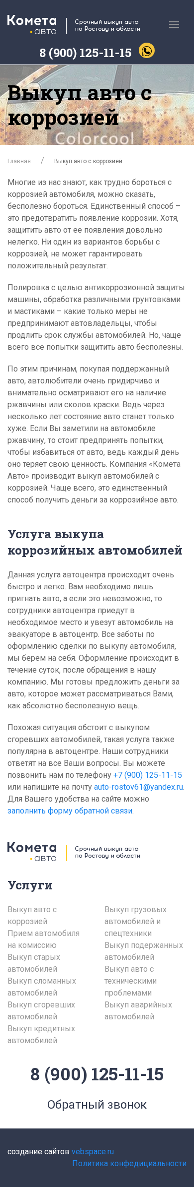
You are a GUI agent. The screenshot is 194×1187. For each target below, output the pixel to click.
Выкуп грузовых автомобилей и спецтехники (135, 921)
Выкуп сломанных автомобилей (41, 987)
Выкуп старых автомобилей (33, 963)
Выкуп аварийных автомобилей (138, 1010)
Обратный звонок (97, 1105)
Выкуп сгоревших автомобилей (41, 1010)
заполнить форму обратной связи (69, 810)
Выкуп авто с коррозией (32, 915)
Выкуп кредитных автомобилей (41, 1034)
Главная (19, 161)
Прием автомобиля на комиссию (43, 939)
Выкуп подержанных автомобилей (143, 951)
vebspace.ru (93, 1151)
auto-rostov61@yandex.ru (138, 787)
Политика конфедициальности (129, 1163)
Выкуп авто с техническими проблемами (130, 981)
